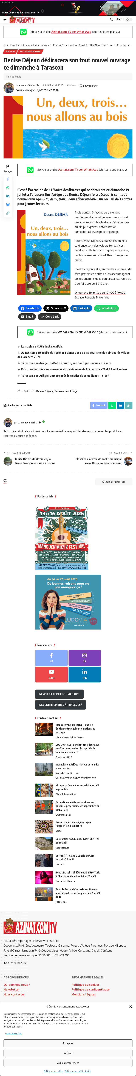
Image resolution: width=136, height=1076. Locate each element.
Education (61, 757)
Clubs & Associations (66, 737)
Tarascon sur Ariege (66, 391)
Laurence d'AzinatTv (27, 85)
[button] (130, 1006)
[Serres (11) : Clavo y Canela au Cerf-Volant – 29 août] (44, 860)
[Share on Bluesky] (8, 204)
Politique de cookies (53, 1071)
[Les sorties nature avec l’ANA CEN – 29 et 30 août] (44, 843)
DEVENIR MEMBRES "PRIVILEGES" (60, 705)
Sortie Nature (62, 847)
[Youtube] (51, 674)
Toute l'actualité (64, 773)
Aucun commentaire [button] (115, 481)
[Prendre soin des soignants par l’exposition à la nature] (44, 826)
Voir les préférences (68, 1062)
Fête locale (61, 901)
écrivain (10, 51)
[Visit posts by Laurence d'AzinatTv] (9, 87)
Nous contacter (14, 994)
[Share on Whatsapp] (8, 187)
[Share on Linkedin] (8, 196)
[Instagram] (85, 658)
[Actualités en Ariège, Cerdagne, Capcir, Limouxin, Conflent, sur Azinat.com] (22, 19)
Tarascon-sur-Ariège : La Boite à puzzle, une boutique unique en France (66, 363)
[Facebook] (51, 658)
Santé (58, 830)
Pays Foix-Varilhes (30, 51)
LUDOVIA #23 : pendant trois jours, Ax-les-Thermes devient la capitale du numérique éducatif (78, 748)
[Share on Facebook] (8, 179)
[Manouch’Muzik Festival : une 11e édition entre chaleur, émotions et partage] (44, 729)
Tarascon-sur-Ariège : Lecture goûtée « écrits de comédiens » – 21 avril (65, 375)
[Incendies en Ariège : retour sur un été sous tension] (44, 769)
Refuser (68, 1053)
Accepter (68, 1043)
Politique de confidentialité (77, 1071)
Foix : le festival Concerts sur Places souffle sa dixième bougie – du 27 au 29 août (78, 893)
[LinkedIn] (85, 674)
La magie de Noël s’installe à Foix (42, 346)
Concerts (60, 864)
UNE (80, 737)
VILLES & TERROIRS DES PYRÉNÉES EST (76, 778)
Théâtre (70, 881)
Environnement (63, 814)
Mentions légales (84, 994)
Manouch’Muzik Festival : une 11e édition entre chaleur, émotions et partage (75, 728)
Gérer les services (13, 1033)
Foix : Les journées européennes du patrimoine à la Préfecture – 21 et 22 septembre (74, 369)
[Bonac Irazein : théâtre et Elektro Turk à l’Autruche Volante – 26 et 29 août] (44, 877)
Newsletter (12, 989)
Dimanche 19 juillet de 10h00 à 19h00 (100, 292)
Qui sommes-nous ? (17, 984)
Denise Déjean (44, 391)
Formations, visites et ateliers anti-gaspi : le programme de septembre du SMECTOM (78, 806)
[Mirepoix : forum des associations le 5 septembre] (44, 790)
